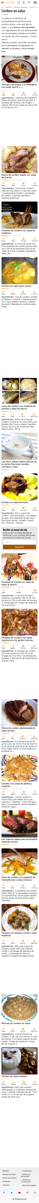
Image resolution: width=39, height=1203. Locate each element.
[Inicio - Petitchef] (3, 7)
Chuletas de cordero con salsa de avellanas (18, 231)
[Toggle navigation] (35, 2)
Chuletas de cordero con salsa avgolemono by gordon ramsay (17, 638)
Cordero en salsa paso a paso (16, 286)
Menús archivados (9, 1178)
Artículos (6, 1185)
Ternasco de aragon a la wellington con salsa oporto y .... (19, 85)
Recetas (6, 1171)
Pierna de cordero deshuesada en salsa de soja (18, 729)
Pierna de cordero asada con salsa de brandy (19, 176)
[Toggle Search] (29, 2)
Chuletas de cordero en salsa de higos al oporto (18, 583)
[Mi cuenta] (23, 2)
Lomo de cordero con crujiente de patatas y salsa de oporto (19, 407)
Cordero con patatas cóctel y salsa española (19, 934)
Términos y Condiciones (25, 1181)
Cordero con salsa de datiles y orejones (17, 784)
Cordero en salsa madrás (14, 1076)
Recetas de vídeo (9, 1174)
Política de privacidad (25, 1175)
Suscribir (19, 547)
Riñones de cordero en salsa (16, 1023)
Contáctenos (27, 1171)
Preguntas (6, 1181)
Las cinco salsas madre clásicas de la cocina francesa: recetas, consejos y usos (19, 464)
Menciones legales (29, 1185)
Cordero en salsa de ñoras (15, 502)
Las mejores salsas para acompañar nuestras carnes (20, 840)
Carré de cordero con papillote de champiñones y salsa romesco (18, 878)
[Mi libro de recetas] (19, 2)
